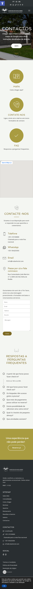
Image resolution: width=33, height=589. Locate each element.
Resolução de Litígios (9, 568)
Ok (4, 586)
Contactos (6, 520)
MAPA (16, 46)
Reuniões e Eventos (9, 514)
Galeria (5, 517)
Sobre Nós (6, 496)
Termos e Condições (9, 562)
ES (16, 2)
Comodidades (7, 499)
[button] (2, 3)
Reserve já (16, 448)
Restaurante (7, 511)
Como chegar (7, 502)
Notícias (5, 505)
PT (14, 2)
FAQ (16, 145)
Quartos (5, 508)
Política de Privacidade (10, 565)
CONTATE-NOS (16, 115)
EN (19, 2)
